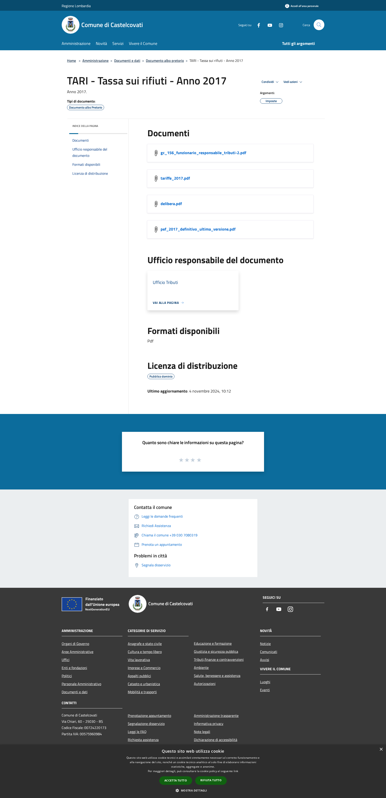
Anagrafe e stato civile (145, 643)
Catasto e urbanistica (144, 684)
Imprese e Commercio (144, 667)
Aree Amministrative (77, 651)
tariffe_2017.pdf (175, 178)
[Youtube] (268, 25)
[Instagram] (279, 25)
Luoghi (265, 682)
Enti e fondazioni (74, 667)
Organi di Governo (75, 643)
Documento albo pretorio (165, 60)
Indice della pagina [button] (85, 126)
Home (71, 60)
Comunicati (268, 651)
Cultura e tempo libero (145, 651)
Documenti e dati (127, 60)
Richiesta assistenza (143, 739)
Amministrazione (95, 60)
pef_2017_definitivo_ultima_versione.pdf (198, 229)
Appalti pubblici (139, 675)
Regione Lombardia (76, 5)
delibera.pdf (171, 204)
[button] (193, 790)
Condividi (268, 81)
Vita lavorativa (139, 659)
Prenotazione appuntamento (149, 715)
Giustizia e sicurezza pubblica (216, 651)
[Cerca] (319, 24)
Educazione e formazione (213, 643)
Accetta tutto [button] (175, 780)
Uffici (65, 659)
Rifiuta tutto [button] (211, 780)
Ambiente (201, 667)
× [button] (381, 749)
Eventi (265, 690)
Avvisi (264, 659)
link (236, 771)
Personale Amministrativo (81, 684)
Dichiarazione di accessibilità (215, 739)
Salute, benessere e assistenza (217, 675)
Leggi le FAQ (137, 731)
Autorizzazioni (205, 683)
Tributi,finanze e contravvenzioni (219, 659)
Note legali (202, 731)
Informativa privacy (208, 723)
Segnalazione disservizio (146, 723)
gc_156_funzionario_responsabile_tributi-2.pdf (203, 153)
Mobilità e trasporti (142, 692)
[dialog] (193, 771)
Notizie (265, 643)
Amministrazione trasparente (216, 715)
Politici (67, 675)
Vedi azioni (290, 81)
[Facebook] (256, 25)
